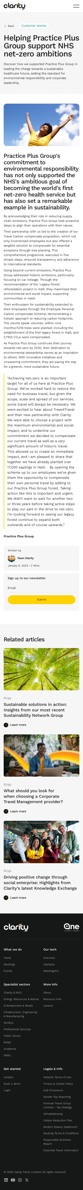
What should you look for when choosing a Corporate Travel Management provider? (33, 796)
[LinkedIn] (6, 1180)
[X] (27, 1180)
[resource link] (41, 669)
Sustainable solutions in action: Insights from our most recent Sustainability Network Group (35, 710)
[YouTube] (13, 1180)
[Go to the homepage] (16, 927)
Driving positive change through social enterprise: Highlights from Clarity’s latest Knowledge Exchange (40, 883)
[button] (76, 6)
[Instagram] (20, 1180)
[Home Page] (14, 6)
